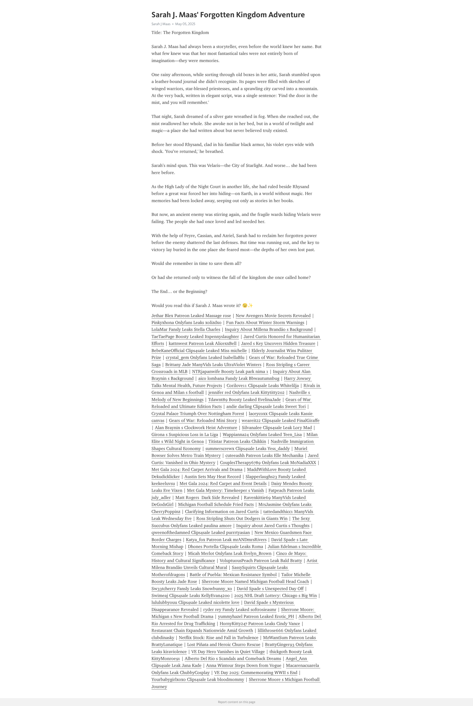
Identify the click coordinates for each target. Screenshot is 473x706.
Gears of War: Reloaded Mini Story (203, 420)
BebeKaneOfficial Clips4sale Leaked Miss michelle (199, 350)
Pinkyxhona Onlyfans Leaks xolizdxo (186, 322)
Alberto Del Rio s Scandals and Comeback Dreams (233, 658)
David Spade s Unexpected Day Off (270, 588)
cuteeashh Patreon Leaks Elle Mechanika (264, 455)
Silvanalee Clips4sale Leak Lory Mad (277, 427)
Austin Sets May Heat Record (213, 476)
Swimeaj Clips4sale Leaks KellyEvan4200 (191, 595)
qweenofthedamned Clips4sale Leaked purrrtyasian (201, 532)
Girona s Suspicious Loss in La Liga (185, 434)
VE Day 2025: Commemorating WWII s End (255, 672)
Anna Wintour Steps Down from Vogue (243, 665)
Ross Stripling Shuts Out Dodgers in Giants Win (241, 518)
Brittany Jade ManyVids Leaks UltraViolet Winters (213, 364)
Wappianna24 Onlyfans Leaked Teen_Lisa (262, 434)
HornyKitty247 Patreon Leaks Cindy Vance (260, 623)
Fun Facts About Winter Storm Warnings (265, 322)
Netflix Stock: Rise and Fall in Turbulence (218, 637)
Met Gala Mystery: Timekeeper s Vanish (225, 490)
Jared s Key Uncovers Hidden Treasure (278, 343)
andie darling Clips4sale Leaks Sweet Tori (266, 406)
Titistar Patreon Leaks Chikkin (237, 441)
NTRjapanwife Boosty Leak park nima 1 (230, 371)
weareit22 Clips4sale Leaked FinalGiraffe (281, 420)
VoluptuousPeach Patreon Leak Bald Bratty (261, 560)
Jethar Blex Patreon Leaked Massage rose (191, 315)
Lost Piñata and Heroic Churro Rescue (223, 644)
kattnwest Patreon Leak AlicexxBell (202, 343)
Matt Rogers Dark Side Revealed (207, 497)
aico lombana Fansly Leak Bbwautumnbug (238, 378)
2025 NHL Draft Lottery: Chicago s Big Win (275, 595)
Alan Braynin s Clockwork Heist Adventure (196, 427)
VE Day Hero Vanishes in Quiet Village (228, 651)
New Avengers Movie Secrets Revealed (273, 315)
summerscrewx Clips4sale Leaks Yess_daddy (247, 448)
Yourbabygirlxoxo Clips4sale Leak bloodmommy (198, 679)
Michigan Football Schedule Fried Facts (216, 504)
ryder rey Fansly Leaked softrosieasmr (239, 609)
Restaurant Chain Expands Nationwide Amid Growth (202, 630)
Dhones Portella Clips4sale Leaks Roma (225, 546)
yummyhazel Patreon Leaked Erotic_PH (256, 616)
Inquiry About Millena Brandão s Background (269, 329)
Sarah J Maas (161, 24)
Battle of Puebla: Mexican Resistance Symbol (233, 574)
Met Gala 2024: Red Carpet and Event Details (223, 483)
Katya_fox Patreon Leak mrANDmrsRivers (226, 539)
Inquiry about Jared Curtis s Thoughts (272, 525)
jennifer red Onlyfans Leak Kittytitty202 (246, 392)
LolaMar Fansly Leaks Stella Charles (186, 329)
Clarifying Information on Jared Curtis (222, 511)
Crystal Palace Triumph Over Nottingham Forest (198, 413)
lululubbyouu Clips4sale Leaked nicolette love (195, 602)
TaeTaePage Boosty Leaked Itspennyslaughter (195, 336)
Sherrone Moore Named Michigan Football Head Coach (255, 581)
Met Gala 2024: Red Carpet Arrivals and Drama (197, 469)
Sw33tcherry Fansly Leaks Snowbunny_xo (192, 588)
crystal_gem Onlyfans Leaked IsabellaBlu (205, 357)
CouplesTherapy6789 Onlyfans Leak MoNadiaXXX (268, 462)
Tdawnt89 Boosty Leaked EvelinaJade (244, 399)
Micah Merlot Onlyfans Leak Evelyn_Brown (229, 553)
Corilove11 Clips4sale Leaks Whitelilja (263, 385)
